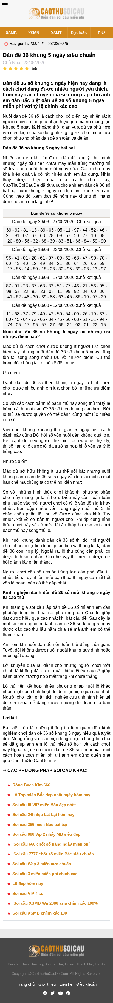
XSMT (56, 33)
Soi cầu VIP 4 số (27, 893)
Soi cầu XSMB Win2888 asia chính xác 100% (55, 903)
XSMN (33, 33)
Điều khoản (86, 984)
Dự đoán (79, 33)
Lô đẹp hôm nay (27, 883)
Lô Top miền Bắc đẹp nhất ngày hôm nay (51, 794)
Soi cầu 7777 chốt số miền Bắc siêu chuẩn (53, 854)
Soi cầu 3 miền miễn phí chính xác (44, 873)
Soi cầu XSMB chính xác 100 (39, 913)
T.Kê (102, 33)
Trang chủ (26, 984)
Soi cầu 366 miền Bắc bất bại (39, 824)
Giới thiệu (47, 984)
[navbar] (4, 4)
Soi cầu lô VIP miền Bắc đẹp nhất (44, 804)
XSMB (11, 33)
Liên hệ (66, 984)
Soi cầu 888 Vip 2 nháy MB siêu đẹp (46, 834)
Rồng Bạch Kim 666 (31, 785)
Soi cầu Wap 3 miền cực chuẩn (41, 863)
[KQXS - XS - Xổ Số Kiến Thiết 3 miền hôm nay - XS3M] (56, 14)
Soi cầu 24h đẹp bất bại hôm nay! (44, 814)
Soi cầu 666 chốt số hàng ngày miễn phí (50, 844)
